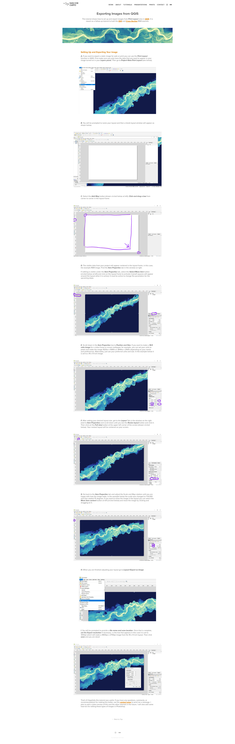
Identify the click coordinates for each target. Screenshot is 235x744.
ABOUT (118, 4)
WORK (111, 4)
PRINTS (152, 4)
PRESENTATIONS (140, 4)
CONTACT (160, 4)
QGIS (147, 19)
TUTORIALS (127, 4)
